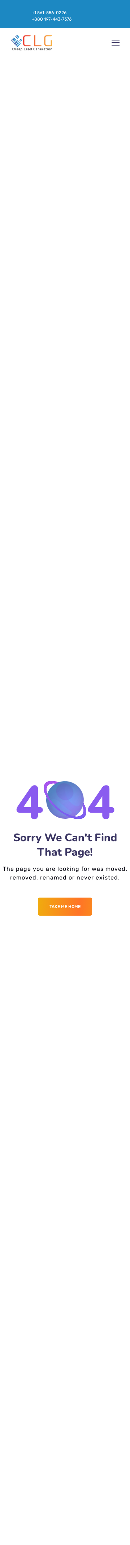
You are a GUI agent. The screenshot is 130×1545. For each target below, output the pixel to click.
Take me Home (65, 906)
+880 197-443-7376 (52, 19)
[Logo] (31, 43)
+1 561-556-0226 (49, 12)
